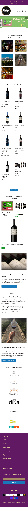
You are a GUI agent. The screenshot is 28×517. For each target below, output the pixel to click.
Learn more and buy (9, 360)
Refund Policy (6, 451)
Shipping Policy (7, 455)
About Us (5, 462)
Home (4, 439)
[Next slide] (24, 28)
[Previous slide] (3, 28)
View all (14, 190)
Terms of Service (7, 458)
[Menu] (25, 10)
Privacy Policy (6, 447)
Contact (5, 443)
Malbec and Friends (11, 502)
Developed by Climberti (20, 502)
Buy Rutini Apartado (9, 286)
